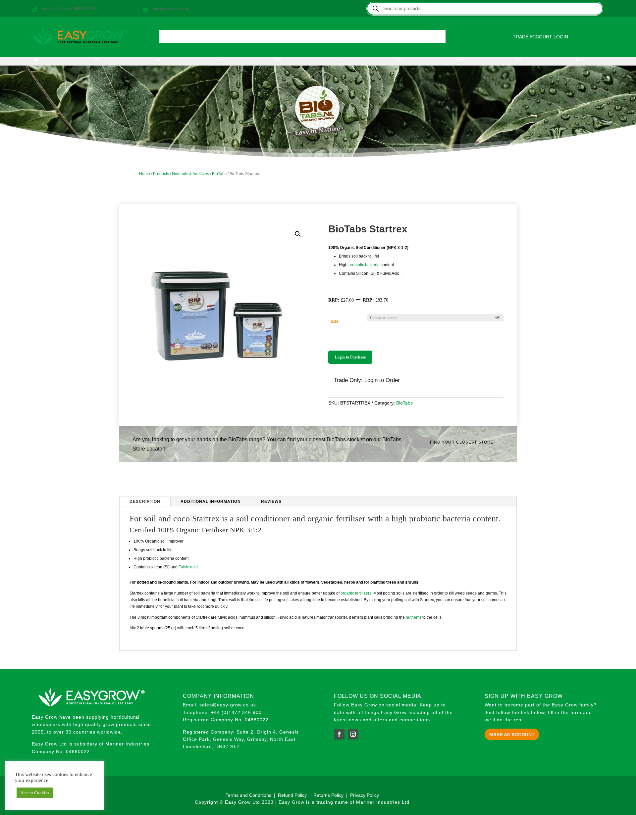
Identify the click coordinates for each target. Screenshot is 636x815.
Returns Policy (329, 795)
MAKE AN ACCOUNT (512, 734)
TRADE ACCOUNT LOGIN (540, 36)
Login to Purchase (350, 357)
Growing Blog (294, 38)
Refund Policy (292, 795)
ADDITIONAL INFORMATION (211, 501)
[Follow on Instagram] (353, 734)
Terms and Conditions (248, 795)
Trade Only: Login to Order (367, 380)
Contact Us (409, 38)
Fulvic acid (188, 567)
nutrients (413, 617)
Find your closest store (462, 442)
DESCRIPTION (145, 501)
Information (254, 38)
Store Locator (335, 38)
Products (215, 38)
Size (335, 321)
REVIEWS (271, 501)
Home (188, 38)
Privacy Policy (364, 795)
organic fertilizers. (356, 593)
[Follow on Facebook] (339, 734)
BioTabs (219, 173)
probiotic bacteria (364, 265)
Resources (374, 38)
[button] (298, 234)
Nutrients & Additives (190, 173)
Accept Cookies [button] (35, 792)
